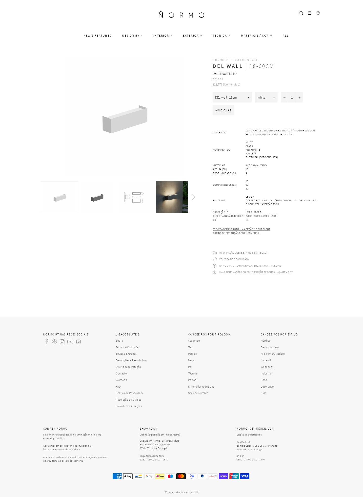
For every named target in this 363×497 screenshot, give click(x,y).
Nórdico (265, 340)
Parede (192, 353)
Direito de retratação (128, 367)
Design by (131, 35)
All (286, 35)
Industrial (266, 373)
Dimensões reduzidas (201, 386)
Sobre (119, 340)
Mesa (191, 360)
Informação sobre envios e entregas (242, 252)
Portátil (192, 380)
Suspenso (194, 340)
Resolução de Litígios (128, 399)
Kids (263, 393)
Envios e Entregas (126, 353)
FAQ (118, 386)
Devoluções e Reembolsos (131, 360)
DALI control (246, 60)
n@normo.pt (285, 272)
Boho (264, 380)
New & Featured (97, 35)
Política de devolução (233, 259)
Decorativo (267, 386)
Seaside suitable (198, 393)
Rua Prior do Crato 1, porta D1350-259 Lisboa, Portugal (155, 446)
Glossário (121, 380)
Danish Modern (270, 347)
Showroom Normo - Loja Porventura (159, 440)
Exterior (191, 35)
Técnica (220, 35)
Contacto (121, 373)
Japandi (266, 360)
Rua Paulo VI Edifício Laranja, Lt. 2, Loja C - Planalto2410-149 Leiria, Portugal (257, 445)
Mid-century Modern (273, 353)
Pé (189, 367)
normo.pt (221, 60)
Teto (190, 347)
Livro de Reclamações (129, 406)
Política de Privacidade (130, 393)
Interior (161, 35)
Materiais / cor (255, 35)
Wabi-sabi (267, 367)
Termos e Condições (128, 347)
